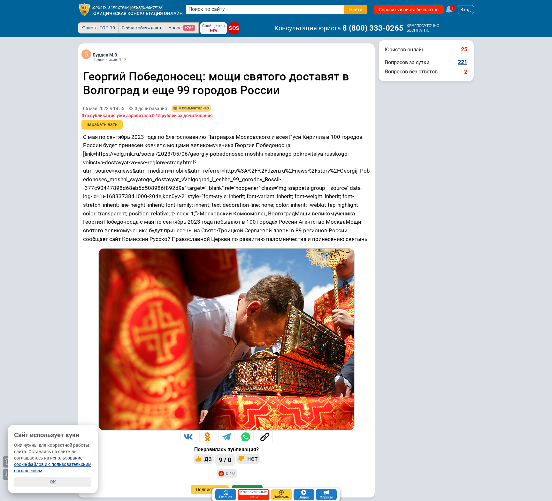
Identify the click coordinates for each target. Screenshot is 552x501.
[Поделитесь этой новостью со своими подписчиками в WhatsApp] (246, 436)
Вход (465, 9)
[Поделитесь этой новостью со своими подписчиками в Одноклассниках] (207, 436)
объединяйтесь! (146, 8)
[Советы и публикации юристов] (84, 9)
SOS (234, 28)
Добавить (281, 497)
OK (53, 481)
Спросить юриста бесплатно (409, 9)
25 (464, 49)
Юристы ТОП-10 (98, 27)
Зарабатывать (102, 124)
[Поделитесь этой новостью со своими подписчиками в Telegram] (226, 436)
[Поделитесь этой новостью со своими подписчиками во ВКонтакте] (188, 436)
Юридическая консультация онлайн (137, 13)
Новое (181, 27)
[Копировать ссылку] (265, 436)
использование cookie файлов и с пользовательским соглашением (52, 464)
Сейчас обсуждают (142, 27)
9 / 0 (225, 460)
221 (462, 62)
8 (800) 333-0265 (372, 28)
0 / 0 (230, 473)
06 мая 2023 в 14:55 (103, 108)
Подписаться (210, 489)
